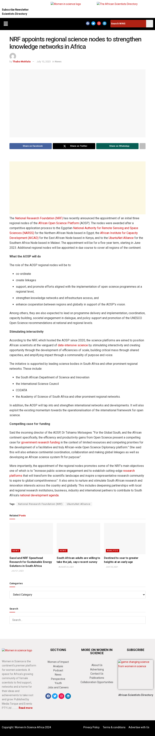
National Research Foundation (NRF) (39, 218)
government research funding (40, 442)
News (58, 61)
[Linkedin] (104, 23)
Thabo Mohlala (22, 61)
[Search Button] (142, 620)
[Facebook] (88, 23)
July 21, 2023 (17, 571)
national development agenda (39, 495)
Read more (26, 707)
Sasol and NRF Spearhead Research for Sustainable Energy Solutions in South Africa (30, 562)
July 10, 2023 (44, 61)
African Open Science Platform (58, 223)
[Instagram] (99, 23)
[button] (5, 24)
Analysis (112, 550)
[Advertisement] (77, 187)
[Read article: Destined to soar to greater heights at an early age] (125, 538)
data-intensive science (73, 345)
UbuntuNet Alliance (121, 238)
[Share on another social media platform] (143, 146)
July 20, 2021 (111, 567)
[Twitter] (93, 23)
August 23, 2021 (66, 567)
